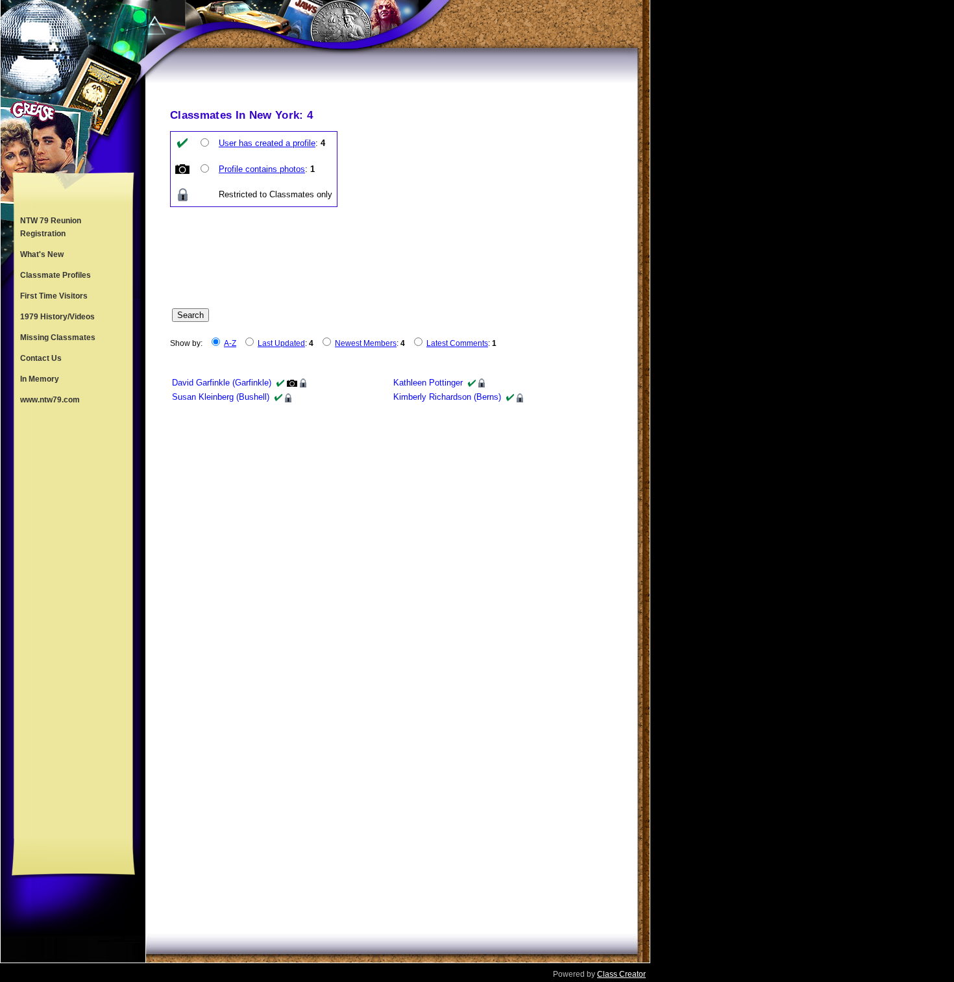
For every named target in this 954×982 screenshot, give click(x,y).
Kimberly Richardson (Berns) (447, 397)
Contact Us (41, 358)
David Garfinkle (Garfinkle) (221, 382)
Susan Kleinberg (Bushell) (220, 397)
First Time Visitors (54, 296)
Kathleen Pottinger (428, 382)
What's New (42, 254)
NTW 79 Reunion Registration (50, 227)
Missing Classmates (57, 337)
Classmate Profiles (55, 275)
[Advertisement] (73, 624)
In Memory (39, 379)
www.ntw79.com (50, 399)
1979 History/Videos (57, 316)
